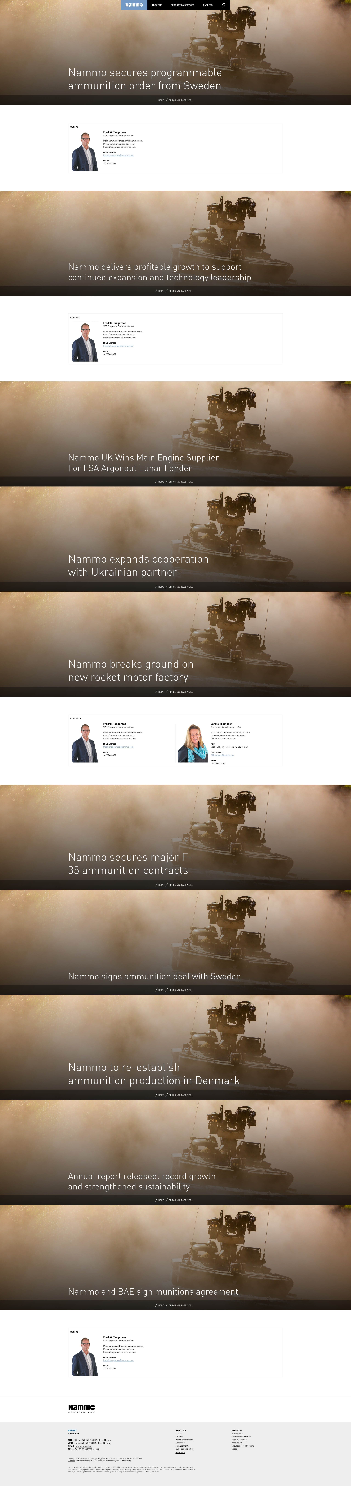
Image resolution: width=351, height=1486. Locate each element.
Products (236, 1430)
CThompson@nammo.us (222, 755)
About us (157, 5)
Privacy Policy (96, 1458)
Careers (208, 5)
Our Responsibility (184, 1448)
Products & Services (182, 5)
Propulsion (236, 1442)
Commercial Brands (241, 1436)
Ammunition (237, 1433)
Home (161, 100)
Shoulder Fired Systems (242, 1445)
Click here (71, 1460)
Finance (179, 1436)
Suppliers (180, 1451)
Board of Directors (184, 1439)
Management (182, 1445)
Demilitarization (239, 1439)
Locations (180, 1442)
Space (234, 1448)
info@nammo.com (83, 1446)
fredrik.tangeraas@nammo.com (118, 155)
